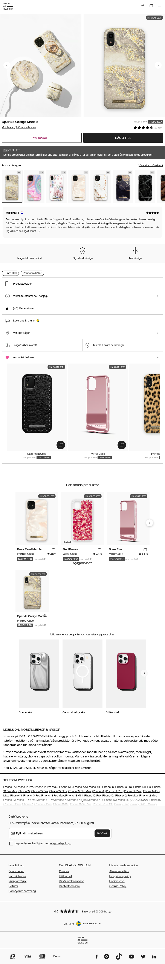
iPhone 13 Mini (73, 795)
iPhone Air (79, 786)
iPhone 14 (98, 791)
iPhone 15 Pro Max (79, 791)
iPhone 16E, (94, 786)
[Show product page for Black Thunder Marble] (145, 186)
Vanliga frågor (17, 881)
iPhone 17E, (66, 786)
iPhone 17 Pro (25, 786)
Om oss (64, 871)
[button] (82, 911)
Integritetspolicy (120, 876)
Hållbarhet (65, 876)
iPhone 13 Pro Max (52, 795)
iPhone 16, (108, 786)
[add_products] (61, 445)
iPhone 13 (16, 795)
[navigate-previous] (149, 522)
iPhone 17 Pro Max (46, 786)
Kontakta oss (17, 876)
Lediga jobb (116, 881)
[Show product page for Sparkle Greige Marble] (12, 186)
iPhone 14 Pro (113, 791)
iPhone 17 (9, 786)
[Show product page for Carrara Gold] (100, 186)
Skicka (102, 833)
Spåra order (16, 871)
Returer (13, 886)
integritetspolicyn (60, 843)
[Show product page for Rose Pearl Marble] (78, 186)
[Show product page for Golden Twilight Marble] (123, 186)
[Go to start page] (8, 6)
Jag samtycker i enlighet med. (43, 843)
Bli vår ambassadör (71, 881)
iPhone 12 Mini (147, 795)
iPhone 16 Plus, (142, 786)
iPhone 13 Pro (31, 795)
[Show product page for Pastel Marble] (34, 186)
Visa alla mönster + (151, 165)
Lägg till (123, 138)
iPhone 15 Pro (39, 791)
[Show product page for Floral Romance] (56, 186)
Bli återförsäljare (69, 886)
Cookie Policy (117, 886)
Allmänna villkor (119, 871)
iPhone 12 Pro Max (126, 795)
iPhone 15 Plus (58, 791)
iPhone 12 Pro (92, 795)
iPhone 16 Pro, (123, 786)
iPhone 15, (24, 791)
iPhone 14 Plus (132, 791)
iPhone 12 (108, 795)
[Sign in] (142, 5)
